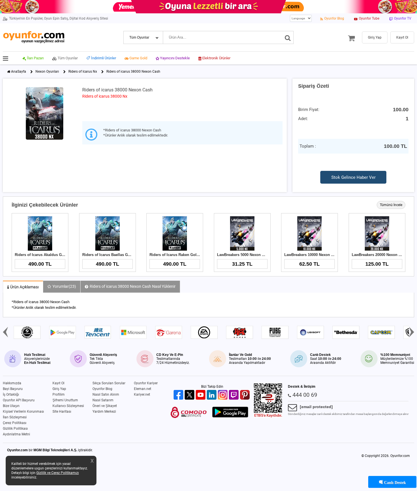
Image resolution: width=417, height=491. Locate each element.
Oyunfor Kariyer (146, 383)
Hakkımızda (12, 383)
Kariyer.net (142, 394)
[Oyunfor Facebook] (179, 395)
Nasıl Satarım (102, 400)
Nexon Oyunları (47, 72)
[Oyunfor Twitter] (190, 395)
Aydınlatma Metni (16, 434)
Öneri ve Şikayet (104, 406)
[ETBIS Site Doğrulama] (268, 416)
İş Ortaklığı (11, 394)
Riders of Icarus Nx (82, 72)
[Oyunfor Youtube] (201, 395)
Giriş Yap (59, 389)
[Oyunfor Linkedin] (212, 395)
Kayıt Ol (58, 383)
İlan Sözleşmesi (15, 417)
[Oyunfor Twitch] (234, 395)
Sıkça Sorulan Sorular (108, 383)
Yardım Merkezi (104, 412)
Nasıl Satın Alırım (105, 394)
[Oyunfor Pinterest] (245, 395)
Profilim (58, 394)
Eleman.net (142, 389)
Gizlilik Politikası (15, 429)
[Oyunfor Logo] (33, 37)
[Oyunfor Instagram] (223, 395)
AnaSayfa (18, 72)
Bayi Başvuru (13, 389)
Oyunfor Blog (102, 389)
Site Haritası (61, 412)
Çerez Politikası (14, 423)
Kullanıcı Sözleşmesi (68, 406)
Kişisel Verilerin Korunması (23, 412)
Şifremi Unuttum (65, 400)
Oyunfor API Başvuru (19, 400)
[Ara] (288, 37)
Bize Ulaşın (11, 406)
